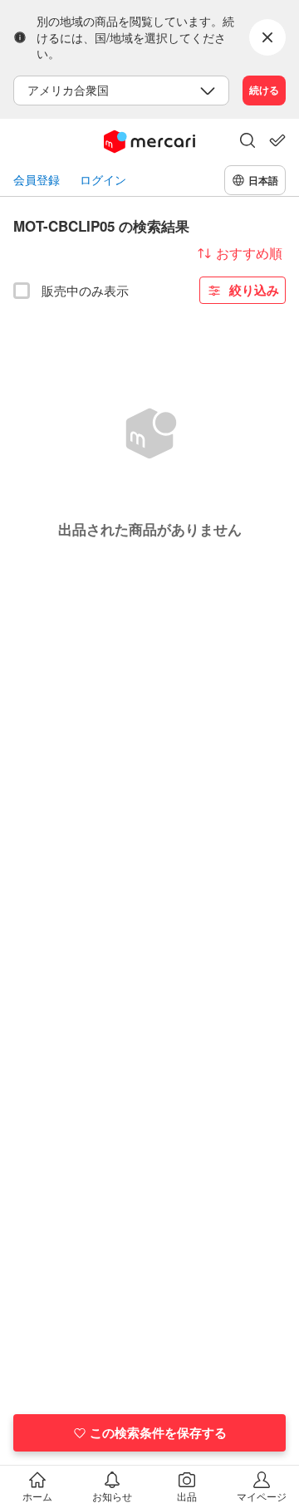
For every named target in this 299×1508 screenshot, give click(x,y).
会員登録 (36, 180)
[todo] (277, 140)
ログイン (103, 180)
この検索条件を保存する (158, 1432)
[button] (247, 142)
